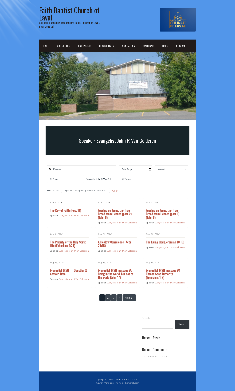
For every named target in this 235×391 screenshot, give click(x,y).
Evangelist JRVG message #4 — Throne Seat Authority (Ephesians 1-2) (165, 274)
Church (99, 382)
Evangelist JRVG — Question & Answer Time (68, 272)
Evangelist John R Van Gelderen (74, 215)
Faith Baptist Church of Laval (69, 14)
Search (146, 318)
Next (127, 297)
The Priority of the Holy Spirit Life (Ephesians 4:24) (68, 244)
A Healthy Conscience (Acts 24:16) (114, 244)
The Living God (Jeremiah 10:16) (165, 242)
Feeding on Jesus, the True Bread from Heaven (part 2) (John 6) (115, 214)
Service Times (106, 45)
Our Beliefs (63, 45)
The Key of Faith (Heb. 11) (65, 210)
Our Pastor (84, 45)
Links (165, 45)
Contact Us (128, 45)
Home (46, 45)
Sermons (180, 45)
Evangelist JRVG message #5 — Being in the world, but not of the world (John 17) (117, 274)
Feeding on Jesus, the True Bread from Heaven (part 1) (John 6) (162, 214)
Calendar (148, 45)
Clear (115, 190)
